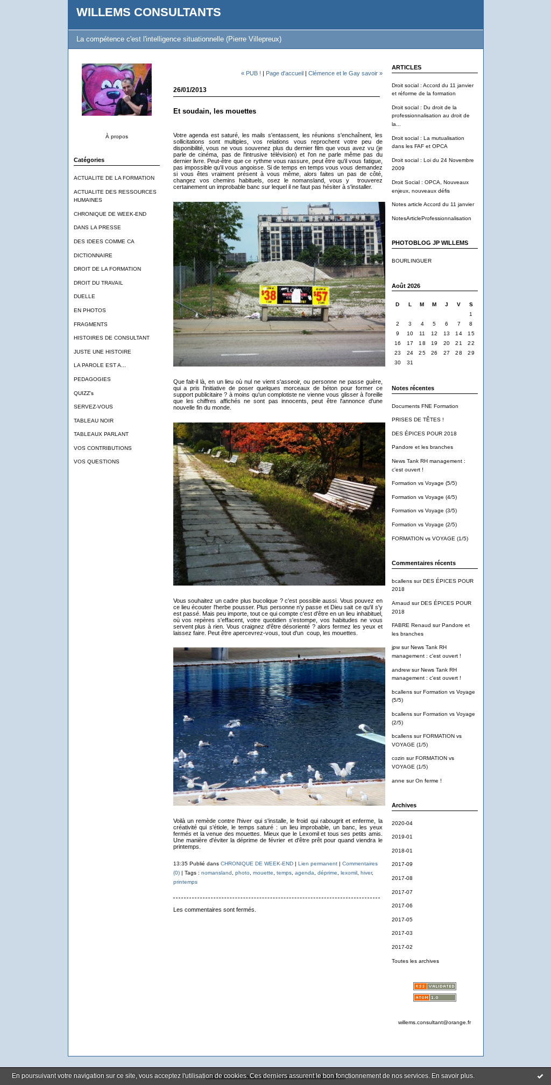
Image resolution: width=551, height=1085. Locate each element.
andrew (401, 670)
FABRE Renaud (411, 625)
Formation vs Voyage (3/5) (424, 510)
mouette (263, 873)
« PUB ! (251, 73)
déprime (327, 873)
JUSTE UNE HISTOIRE (102, 352)
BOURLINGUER (412, 261)
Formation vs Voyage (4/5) (424, 497)
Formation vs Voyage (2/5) (424, 524)
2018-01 (402, 851)
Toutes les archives (415, 961)
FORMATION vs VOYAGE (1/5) (430, 538)
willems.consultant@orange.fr (434, 1022)
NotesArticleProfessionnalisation (431, 218)
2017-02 (402, 947)
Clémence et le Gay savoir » (345, 73)
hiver (366, 873)
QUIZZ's (84, 393)
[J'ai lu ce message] (540, 1076)
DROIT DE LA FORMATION (107, 269)
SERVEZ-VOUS (93, 407)
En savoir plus (452, 1076)
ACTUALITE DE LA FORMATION (114, 178)
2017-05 (402, 919)
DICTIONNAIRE (93, 255)
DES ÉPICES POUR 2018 (424, 433)
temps (284, 873)
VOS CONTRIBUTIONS (103, 448)
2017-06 (402, 905)
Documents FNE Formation (425, 406)
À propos (116, 136)
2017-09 (402, 864)
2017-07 (402, 892)
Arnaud (401, 603)
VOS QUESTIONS (96, 461)
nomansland (216, 873)
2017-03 (402, 933)
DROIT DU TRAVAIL (98, 283)
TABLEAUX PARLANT (101, 434)
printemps (185, 882)
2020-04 (402, 823)
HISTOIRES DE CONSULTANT (112, 338)
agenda (304, 873)
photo (242, 873)
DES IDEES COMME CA (104, 241)
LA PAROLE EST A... (100, 365)
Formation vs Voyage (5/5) (424, 483)
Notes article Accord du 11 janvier (433, 204)
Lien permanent (317, 863)
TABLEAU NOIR (94, 421)
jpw (396, 647)
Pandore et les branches (422, 447)
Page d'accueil (284, 73)
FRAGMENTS (91, 324)
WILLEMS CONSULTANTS (148, 12)
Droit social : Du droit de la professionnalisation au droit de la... (431, 115)
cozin (398, 758)
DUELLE (84, 296)
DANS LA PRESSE (97, 227)
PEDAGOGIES (92, 379)
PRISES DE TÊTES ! (418, 419)
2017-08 (402, 878)
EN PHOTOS (90, 310)
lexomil (349, 873)
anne (398, 781)
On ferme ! (428, 781)
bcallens (402, 581)
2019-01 (402, 837)
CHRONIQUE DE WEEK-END (110, 214)
